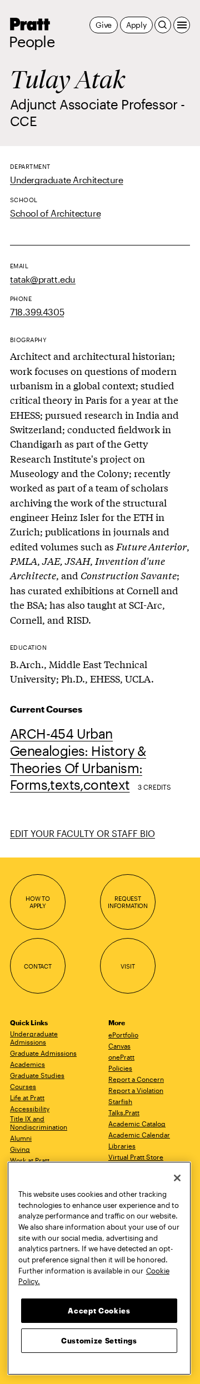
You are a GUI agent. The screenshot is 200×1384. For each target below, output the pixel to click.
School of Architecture (55, 213)
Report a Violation (135, 1090)
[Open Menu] (181, 25)
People (31, 41)
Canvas (119, 1046)
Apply (136, 24)
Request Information (128, 902)
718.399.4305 (37, 312)
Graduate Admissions (43, 1053)
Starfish (120, 1101)
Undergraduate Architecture (66, 179)
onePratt (121, 1057)
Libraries (122, 1146)
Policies (120, 1068)
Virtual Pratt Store (135, 1157)
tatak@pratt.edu (43, 279)
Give (104, 24)
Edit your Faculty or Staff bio (82, 833)
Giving (20, 1149)
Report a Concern (136, 1079)
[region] (99, 1268)
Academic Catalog (137, 1123)
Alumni (21, 1138)
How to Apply (38, 902)
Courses (23, 1086)
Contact (38, 966)
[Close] (177, 1178)
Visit (127, 966)
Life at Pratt (27, 1097)
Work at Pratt (29, 1160)
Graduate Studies (37, 1075)
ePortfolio (123, 1035)
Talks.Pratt (123, 1112)
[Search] (162, 25)
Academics (27, 1064)
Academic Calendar (139, 1135)
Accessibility (29, 1108)
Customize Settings (99, 1340)
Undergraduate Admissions (34, 1038)
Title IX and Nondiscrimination (38, 1123)
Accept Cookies (99, 1310)
